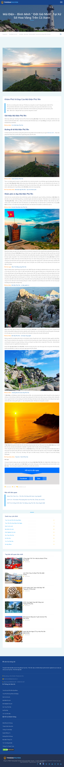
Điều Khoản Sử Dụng (7, 723)
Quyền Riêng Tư (6, 733)
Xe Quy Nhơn (8, 544)
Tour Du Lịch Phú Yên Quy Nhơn (13, 520)
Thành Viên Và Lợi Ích (8, 726)
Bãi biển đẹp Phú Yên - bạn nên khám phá (25, 189)
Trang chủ (5, 34)
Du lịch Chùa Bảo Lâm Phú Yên (19, 207)
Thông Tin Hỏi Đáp (7, 729)
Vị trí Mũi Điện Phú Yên (17, 125)
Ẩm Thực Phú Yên (9, 535)
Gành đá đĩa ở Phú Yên (17, 178)
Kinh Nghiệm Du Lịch (10, 532)
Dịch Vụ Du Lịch (9, 526)
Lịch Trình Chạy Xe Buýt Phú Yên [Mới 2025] (33, 573)
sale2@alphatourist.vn (12, 679)
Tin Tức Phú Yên (9, 541)
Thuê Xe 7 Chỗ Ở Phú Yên (21, 457)
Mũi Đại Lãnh (51, 132)
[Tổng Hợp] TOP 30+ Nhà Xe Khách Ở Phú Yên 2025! (35, 559)
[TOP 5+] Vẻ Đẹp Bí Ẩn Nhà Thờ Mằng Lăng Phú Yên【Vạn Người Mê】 (26, 503)
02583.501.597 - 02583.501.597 (17, 681)
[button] (5, 69)
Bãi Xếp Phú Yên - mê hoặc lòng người (21, 335)
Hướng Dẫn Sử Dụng (8, 736)
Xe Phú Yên (8, 538)
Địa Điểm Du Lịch (13, 34)
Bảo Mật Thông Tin (7, 739)
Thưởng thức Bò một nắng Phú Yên (20, 392)
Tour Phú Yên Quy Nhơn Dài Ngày (13, 523)
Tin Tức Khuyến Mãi (7, 743)
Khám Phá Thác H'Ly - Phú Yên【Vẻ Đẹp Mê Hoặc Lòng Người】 (24, 496)
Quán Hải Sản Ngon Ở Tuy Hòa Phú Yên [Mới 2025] (34, 632)
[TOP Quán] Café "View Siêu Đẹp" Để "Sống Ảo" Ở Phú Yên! (33, 588)
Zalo (38, 478)
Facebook (23, 478)
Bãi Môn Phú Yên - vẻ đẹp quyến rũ (20, 285)
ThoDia (11, 2)
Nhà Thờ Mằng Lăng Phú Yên (19, 267)
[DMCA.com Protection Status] (8, 750)
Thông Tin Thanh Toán (8, 746)
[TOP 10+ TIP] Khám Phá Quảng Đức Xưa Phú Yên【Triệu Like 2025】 (26, 499)
